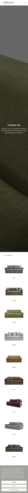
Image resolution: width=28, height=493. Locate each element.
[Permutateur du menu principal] (25, 2)
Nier (14, 486)
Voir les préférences (14, 489)
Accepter (14, 482)
